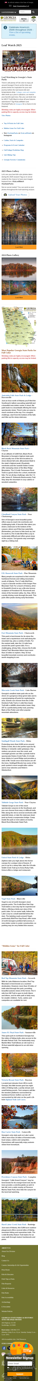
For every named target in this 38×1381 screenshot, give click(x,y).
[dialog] (19, 1360)
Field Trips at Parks (8, 1279)
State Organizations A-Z (21, 6)
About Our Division (8, 1251)
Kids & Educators (8, 1274)
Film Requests (6, 1284)
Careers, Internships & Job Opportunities (15, 1265)
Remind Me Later (24, 1378)
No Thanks (13, 1378)
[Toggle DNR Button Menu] (33, 19)
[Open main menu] (24, 19)
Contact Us (5, 1260)
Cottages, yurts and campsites (26, 92)
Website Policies (7, 1311)
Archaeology (6, 1302)
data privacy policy (12, 1369)
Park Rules (5, 1293)
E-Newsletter (6, 1307)
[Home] (8, 18)
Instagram (19, 104)
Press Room (6, 1270)
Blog (3, 1256)
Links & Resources (8, 1288)
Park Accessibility (8, 1297)
